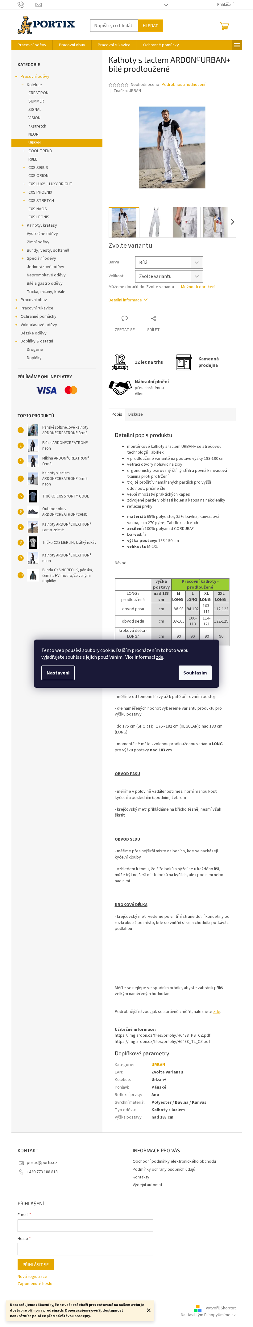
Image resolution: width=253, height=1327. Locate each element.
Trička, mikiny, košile (46, 292)
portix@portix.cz (42, 1163)
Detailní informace (125, 300)
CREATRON (38, 93)
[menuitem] (31, 45)
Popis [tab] (117, 414)
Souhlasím (195, 673)
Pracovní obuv (34, 300)
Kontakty (141, 1177)
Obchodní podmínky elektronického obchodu (174, 1161)
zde (159, 657)
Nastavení (58, 673)
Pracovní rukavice (37, 308)
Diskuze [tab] (135, 414)
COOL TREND (40, 151)
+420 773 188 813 (42, 1172)
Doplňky (34, 358)
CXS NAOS (37, 209)
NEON (33, 134)
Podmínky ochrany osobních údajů (164, 1169)
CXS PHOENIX (40, 192)
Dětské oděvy (34, 333)
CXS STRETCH (41, 201)
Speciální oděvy (41, 258)
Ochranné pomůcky (38, 316)
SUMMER (36, 101)
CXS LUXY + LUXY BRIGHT (50, 184)
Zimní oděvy (38, 242)
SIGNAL (34, 110)
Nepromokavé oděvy (46, 275)
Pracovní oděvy (35, 76)
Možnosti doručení (198, 287)
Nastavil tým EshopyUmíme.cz (208, 1315)
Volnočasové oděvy (39, 325)
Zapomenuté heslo (35, 1284)
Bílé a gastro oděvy (45, 283)
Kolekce (34, 85)
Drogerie (35, 349)
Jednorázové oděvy (45, 267)
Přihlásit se (36, 1264)
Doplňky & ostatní (37, 341)
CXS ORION (38, 176)
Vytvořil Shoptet (221, 1308)
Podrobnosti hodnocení (183, 85)
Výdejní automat (147, 1185)
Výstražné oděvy (42, 234)
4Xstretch (37, 126)
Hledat (150, 25)
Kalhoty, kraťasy (42, 225)
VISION (34, 118)
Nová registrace (32, 1277)
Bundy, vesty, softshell (48, 250)
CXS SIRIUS (38, 168)
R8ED (33, 159)
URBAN (34, 143)
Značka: (127, 91)
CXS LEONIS (38, 217)
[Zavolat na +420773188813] (27, 4)
